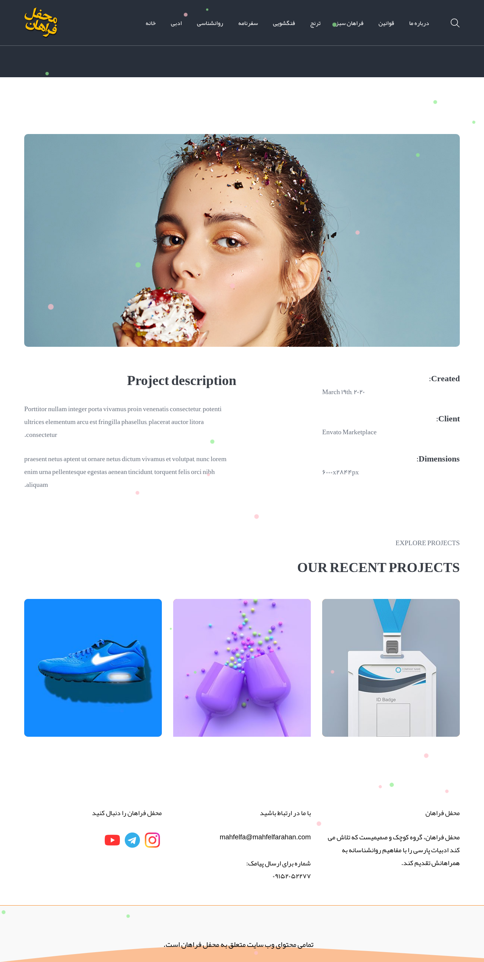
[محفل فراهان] (41, 25)
